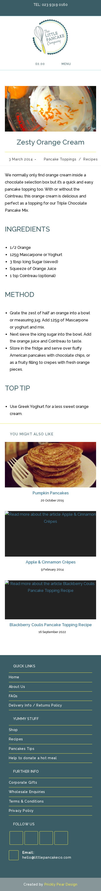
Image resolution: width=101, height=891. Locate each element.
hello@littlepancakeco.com (46, 857)
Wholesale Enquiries (27, 792)
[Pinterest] (46, 838)
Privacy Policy (21, 811)
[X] (16, 838)
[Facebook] (31, 838)
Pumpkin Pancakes (51, 493)
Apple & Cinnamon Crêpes (51, 562)
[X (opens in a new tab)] (38, 10)
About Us (17, 687)
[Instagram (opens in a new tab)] (57, 10)
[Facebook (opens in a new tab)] (45, 10)
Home (14, 677)
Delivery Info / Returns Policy (35, 705)
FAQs (13, 696)
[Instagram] (61, 838)
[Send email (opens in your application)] (63, 10)
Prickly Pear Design (60, 884)
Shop (13, 730)
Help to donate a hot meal (33, 758)
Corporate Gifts (23, 782)
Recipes (90, 159)
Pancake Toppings (60, 159)
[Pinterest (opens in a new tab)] (51, 10)
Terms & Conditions (26, 801)
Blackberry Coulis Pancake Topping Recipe (51, 624)
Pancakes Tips (22, 749)
